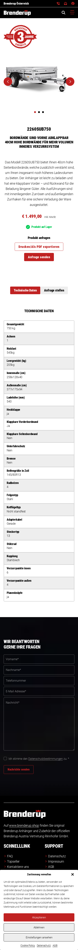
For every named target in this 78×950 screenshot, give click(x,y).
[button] (72, 874)
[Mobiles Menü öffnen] (72, 12)
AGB (55, 945)
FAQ (10, 856)
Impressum (56, 861)
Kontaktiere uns (18, 867)
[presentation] (8, 81)
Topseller (13, 861)
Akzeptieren (39, 917)
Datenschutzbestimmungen (45, 758)
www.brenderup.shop (24, 825)
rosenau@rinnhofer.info (65, 3)
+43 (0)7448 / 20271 (58, 3)
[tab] (25, 290)
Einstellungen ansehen (39, 937)
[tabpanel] (39, 455)
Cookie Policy (27, 945)
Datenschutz (44, 945)
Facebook (72, 3)
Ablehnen (39, 927)
